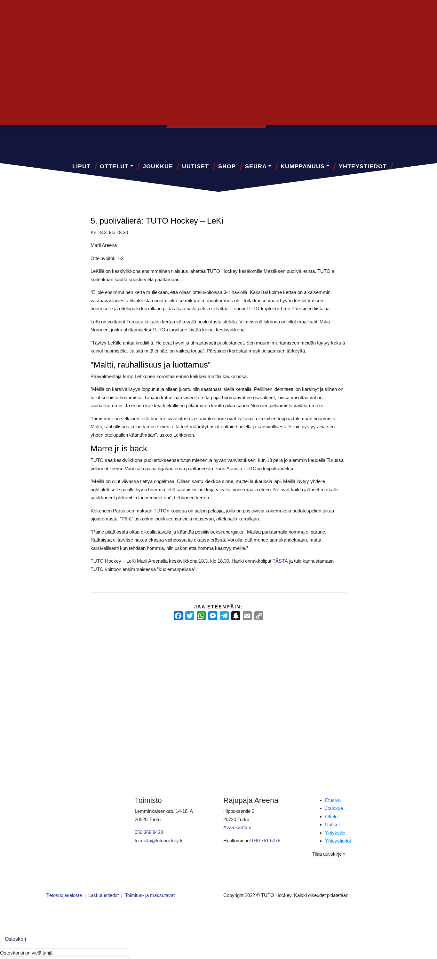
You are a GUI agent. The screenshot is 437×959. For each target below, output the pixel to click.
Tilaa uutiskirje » (329, 854)
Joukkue (158, 166)
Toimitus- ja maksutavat (150, 895)
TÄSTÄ (280, 561)
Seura (256, 166)
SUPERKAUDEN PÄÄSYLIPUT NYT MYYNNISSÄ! (96, 659)
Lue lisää (58, 707)
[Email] (247, 615)
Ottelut (114, 166)
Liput (81, 166)
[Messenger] (213, 615)
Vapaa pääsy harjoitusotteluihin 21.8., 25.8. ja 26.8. (215, 659)
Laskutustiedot (103, 895)
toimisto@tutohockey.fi (158, 840)
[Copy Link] (259, 615)
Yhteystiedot (363, 166)
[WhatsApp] (201, 615)
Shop (227, 166)
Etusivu (333, 800)
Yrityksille (335, 833)
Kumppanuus (303, 166)
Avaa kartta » (237, 827)
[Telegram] (224, 615)
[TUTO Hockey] (378, 139)
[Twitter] (189, 615)
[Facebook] (178, 615)
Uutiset (195, 166)
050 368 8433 (149, 832)
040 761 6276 (266, 840)
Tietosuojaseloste (64, 895)
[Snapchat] (236, 615)
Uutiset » (375, 12)
